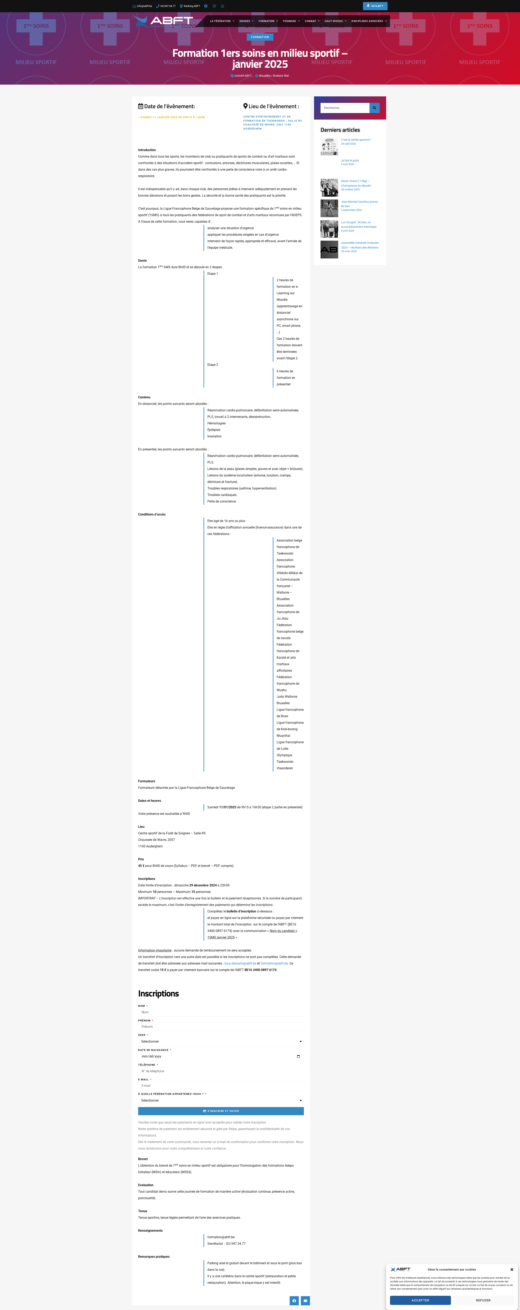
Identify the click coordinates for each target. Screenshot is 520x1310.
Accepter (420, 1300)
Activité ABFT (243, 75)
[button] (512, 1269)
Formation (266, 21)
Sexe (142, 1034)
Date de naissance (153, 1050)
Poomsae (289, 21)
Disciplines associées (367, 21)
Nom (142, 1005)
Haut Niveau (334, 21)
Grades (244, 21)
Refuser (483, 1300)
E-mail (144, 1079)
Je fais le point (350, 160)
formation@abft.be (274, 963)
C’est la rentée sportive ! (356, 139)
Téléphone (147, 1064)
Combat (310, 21)
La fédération (220, 21)
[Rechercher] (374, 108)
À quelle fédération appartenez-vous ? (171, 1093)
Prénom (145, 1020)
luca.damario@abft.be (240, 963)
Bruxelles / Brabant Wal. (274, 75)
